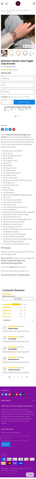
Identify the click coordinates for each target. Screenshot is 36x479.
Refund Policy (14, 470)
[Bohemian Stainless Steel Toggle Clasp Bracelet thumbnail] (4, 53)
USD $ (4, 455)
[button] (5, 70)
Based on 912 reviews (8, 296)
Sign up (6, 444)
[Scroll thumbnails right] (33, 53)
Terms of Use (13, 468)
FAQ (28, 468)
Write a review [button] (18, 299)
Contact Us (22, 468)
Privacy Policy (4, 468)
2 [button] (13, 377)
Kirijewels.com (9, 67)
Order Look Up (5, 470)
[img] (12, 326)
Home (3, 11)
